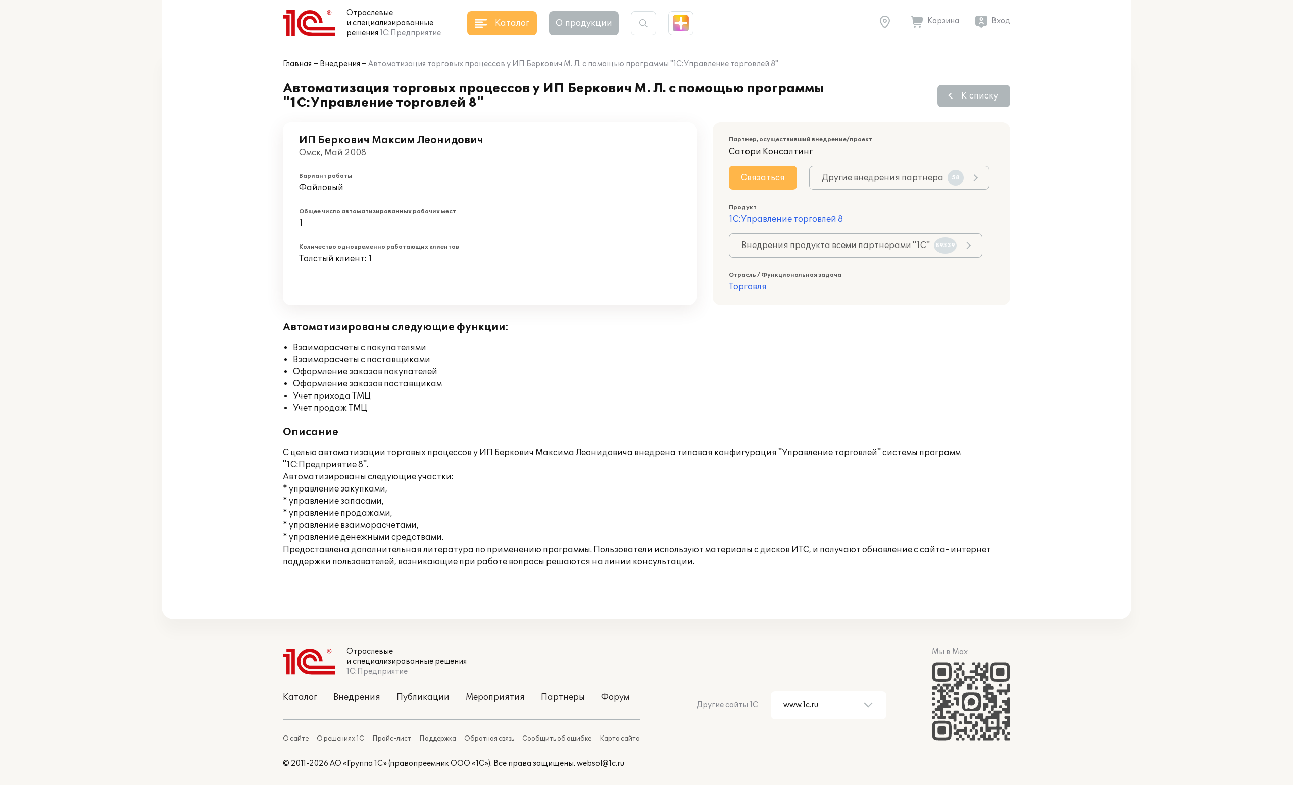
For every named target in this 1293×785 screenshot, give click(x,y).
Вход (1000, 21)
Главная (297, 64)
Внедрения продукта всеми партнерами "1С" (848, 245)
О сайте (296, 738)
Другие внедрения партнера (891, 178)
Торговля (748, 287)
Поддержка (437, 738)
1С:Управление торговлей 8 (786, 219)
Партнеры (563, 697)
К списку (979, 96)
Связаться (763, 178)
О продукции (584, 23)
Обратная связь (489, 738)
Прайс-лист (391, 738)
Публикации (423, 697)
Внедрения (340, 64)
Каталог (300, 697)
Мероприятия (495, 697)
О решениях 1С (340, 738)
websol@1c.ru (600, 763)
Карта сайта (620, 738)
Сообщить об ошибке (556, 738)
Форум (615, 697)
